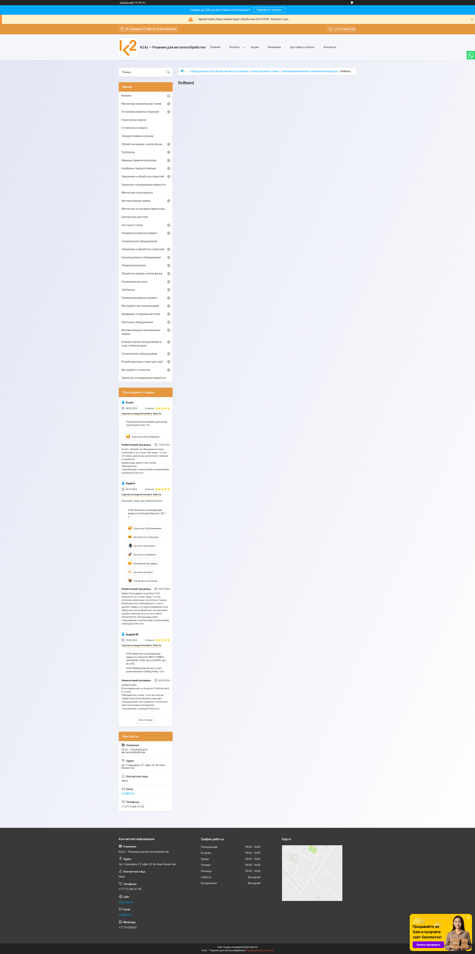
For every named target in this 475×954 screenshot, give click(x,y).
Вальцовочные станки (265, 71)
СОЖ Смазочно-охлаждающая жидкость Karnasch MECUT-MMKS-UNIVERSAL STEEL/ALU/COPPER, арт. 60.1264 (146, 658)
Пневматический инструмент (139, 233)
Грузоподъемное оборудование (141, 257)
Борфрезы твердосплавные (139, 168)
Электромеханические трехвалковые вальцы (309, 71)
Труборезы (128, 152)
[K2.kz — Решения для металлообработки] (128, 47)
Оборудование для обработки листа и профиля (220, 71)
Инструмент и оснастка (136, 369)
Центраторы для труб (135, 216)
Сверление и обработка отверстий (143, 176)
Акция (255, 47)
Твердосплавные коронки (137, 136)
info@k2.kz (128, 793)
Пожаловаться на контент (260, 950)
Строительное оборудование (139, 241)
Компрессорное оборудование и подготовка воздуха (141, 343)
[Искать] (168, 72)
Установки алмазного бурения (140, 111)
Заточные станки (132, 225)
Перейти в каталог (269, 10)
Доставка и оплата (302, 47)
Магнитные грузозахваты (137, 192)
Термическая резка (133, 265)
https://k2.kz (126, 902)
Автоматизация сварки (136, 200)
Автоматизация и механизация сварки (141, 332)
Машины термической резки (139, 160)
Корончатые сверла (134, 119)
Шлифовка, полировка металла (141, 313)
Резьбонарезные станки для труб (142, 361)
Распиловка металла (134, 281)
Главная (215, 47)
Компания (274, 47)
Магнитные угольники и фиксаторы (143, 208)
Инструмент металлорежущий (140, 305)
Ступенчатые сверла (134, 127)
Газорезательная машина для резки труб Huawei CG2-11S (146, 423)
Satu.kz (254, 947)
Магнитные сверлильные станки (141, 103)
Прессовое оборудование (137, 322)
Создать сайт (127, 2)
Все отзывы (146, 720)
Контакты (330, 47)
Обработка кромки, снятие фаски (142, 144)
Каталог (235, 47)
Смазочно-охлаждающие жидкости (144, 184)
